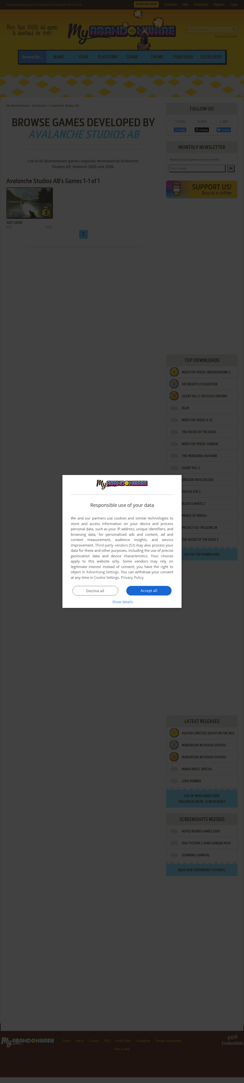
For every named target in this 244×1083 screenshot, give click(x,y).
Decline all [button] (95, 590)
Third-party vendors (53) (115, 545)
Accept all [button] (149, 590)
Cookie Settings (106, 577)
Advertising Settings (102, 571)
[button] (122, 601)
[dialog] (122, 541)
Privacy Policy (132, 577)
